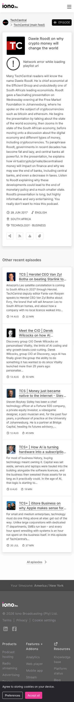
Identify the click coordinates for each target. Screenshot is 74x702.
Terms (6, 620)
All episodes (34, 562)
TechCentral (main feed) (29, 24)
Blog (57, 680)
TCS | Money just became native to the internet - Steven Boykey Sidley (43, 395)
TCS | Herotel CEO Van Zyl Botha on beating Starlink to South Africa (41, 279)
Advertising (11, 675)
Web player (34, 664)
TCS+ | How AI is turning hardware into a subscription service (42, 452)
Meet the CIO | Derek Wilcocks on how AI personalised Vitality (36, 335)
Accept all (34, 695)
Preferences (12, 695)
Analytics (33, 657)
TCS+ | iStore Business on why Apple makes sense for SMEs (41, 508)
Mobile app (34, 670)
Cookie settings (44, 620)
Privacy (21, 620)
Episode (64, 22)
